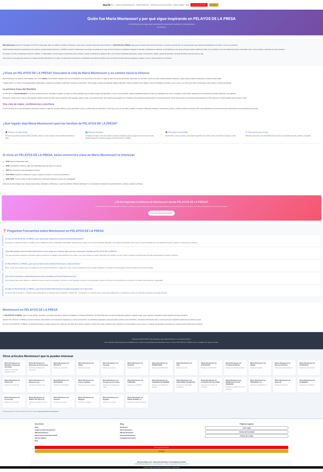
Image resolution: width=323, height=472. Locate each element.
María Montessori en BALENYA (61, 364)
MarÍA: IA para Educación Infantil (161, 5)
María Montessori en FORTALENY (209, 364)
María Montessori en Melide (258, 364)
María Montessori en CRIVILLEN (12, 381)
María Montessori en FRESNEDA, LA (258, 381)
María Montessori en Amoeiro (61, 398)
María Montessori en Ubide (86, 364)
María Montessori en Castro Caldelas (86, 381)
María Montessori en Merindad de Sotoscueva (38, 364)
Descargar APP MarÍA (199, 5)
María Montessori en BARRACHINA (159, 364)
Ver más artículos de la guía (161, 213)
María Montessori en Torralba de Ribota (233, 364)
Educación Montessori (127, 435)
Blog (187, 5)
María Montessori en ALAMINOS (307, 381)
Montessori (124, 427)
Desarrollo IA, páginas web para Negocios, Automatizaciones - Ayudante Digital (161, 467)
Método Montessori (142, 5)
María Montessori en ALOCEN (135, 364)
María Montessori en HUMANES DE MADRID (160, 381)
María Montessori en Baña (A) (282, 381)
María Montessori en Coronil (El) (12, 398)
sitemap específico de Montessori (48, 411)
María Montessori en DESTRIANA (61, 381)
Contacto (214, 5)
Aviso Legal (247, 428)
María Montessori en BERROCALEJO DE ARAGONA (233, 382)
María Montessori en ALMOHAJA (307, 364)
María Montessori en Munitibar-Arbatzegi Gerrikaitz (12, 365)
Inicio (112, 5)
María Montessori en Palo (184, 364)
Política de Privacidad (246, 432)
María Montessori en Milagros (86, 398)
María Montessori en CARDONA (135, 381)
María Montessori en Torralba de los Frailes (111, 381)
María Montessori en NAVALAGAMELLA (135, 398)
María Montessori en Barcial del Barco (282, 364)
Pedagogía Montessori (128, 438)
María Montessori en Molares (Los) (36, 381)
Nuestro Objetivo (178, 5)
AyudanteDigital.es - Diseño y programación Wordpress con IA (170, 464)
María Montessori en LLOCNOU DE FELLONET (210, 381)
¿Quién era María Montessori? (125, 5)
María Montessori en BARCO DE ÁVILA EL (37, 398)
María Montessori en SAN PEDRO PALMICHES (185, 381)
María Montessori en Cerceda (110, 364)
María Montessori (126, 430)
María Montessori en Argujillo (110, 398)
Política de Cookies (246, 436)
